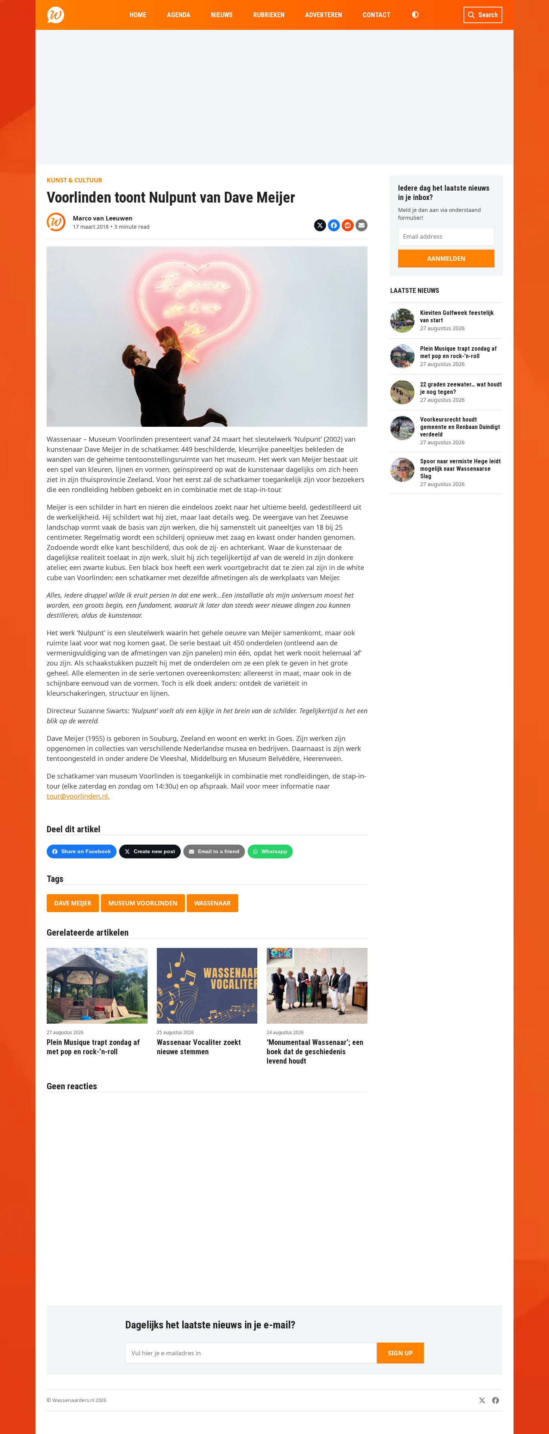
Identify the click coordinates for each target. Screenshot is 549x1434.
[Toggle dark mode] (415, 14)
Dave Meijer (73, 903)
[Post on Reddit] (348, 225)
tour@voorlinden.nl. (78, 796)
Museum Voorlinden (142, 903)
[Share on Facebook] (334, 225)
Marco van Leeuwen (103, 218)
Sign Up (400, 1353)
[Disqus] (207, 1195)
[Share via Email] (361, 225)
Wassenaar (212, 903)
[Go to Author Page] (56, 221)
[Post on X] (320, 225)
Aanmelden (446, 258)
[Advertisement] (274, 97)
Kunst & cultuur (74, 180)
